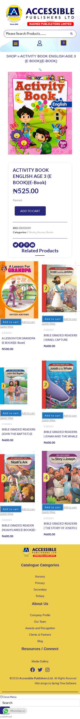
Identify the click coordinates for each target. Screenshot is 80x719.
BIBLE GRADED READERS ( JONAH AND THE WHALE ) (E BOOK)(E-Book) (61, 434)
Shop (11, 56)
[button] (16, 43)
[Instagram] (47, 669)
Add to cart (30, 211)
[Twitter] (40, 669)
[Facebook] (32, 669)
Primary (40, 583)
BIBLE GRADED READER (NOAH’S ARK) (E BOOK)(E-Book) (19, 528)
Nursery (40, 576)
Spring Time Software (64, 683)
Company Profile (40, 615)
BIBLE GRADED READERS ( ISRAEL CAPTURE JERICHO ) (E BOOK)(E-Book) (60, 338)
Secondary (40, 589)
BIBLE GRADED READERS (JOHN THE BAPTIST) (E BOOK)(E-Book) (18, 432)
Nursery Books (45, 232)
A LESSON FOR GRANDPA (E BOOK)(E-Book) (18, 340)
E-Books (31, 232)
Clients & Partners (40, 634)
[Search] (71, 34)
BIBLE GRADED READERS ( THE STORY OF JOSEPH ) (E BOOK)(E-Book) (60, 526)
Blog (40, 641)
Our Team (40, 621)
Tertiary (40, 596)
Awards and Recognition (40, 628)
